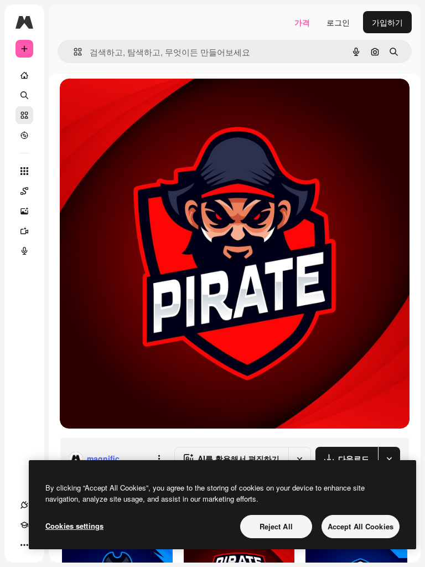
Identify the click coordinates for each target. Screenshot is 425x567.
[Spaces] (24, 191)
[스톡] (24, 115)
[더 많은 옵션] (159, 458)
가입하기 (387, 22)
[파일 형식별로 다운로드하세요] (389, 458)
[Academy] (24, 525)
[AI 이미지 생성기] (24, 211)
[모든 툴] (24, 171)
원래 (123, 99)
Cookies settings (74, 525)
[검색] (24, 95)
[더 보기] (24, 545)
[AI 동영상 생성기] (24, 231)
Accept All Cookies (360, 526)
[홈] (24, 75)
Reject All (276, 526)
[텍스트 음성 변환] (24, 251)
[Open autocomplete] (73, 52)
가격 (302, 22)
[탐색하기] (24, 135)
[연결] (24, 505)
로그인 (338, 22)
